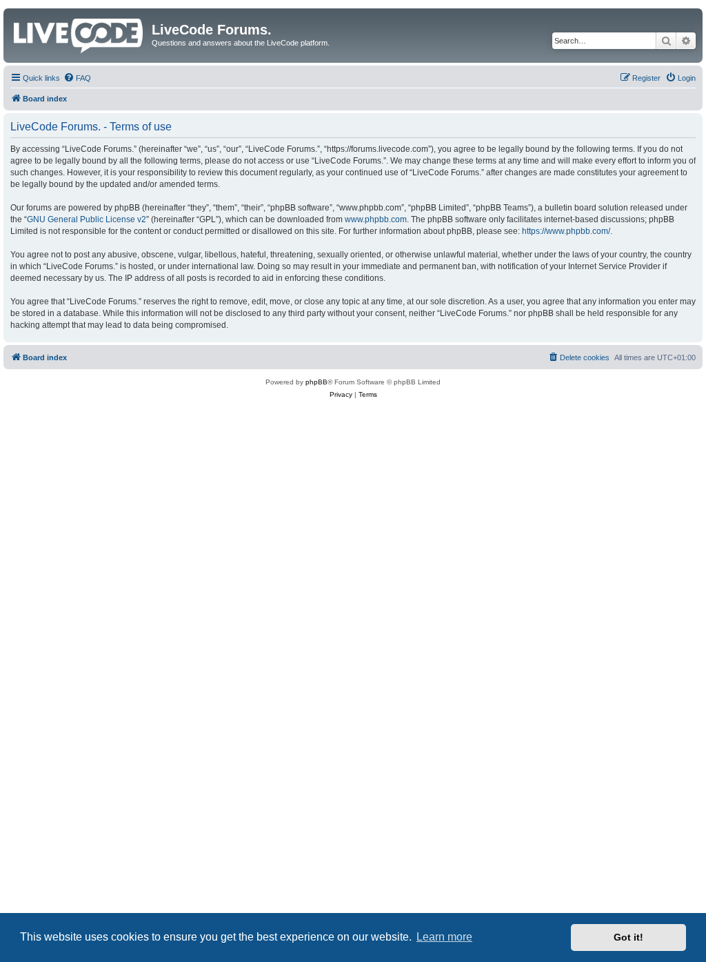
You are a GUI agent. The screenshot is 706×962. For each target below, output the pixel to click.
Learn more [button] (444, 937)
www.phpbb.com (376, 219)
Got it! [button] (628, 937)
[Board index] (79, 33)
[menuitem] (77, 78)
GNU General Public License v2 (86, 219)
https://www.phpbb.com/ (566, 231)
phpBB (316, 382)
